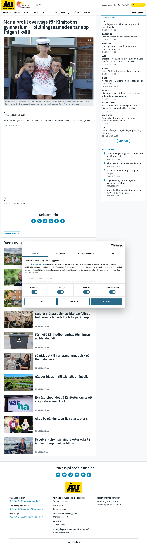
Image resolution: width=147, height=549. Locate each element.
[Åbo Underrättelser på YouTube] (77, 474)
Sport (26, 12)
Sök (78, 12)
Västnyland (108, 103)
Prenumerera (138, 5)
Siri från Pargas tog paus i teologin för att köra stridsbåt (125, 156)
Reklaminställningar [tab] (86, 253)
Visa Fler (123, 141)
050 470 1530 (16, 516)
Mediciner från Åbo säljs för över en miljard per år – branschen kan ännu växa (122, 62)
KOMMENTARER (12, 233)
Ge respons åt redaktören (15, 201)
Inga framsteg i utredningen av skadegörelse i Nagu (121, 183)
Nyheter (106, 90)
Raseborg (107, 34)
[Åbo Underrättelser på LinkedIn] (83, 474)
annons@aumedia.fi (33, 509)
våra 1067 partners (38, 264)
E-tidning (65, 12)
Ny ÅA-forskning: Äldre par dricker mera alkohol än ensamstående (121, 96)
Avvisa (40, 301)
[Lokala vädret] (37, 5)
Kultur (35, 12)
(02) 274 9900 (16, 501)
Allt (56, 12)
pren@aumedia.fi (32, 501)
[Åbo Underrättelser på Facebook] (58, 474)
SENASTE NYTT (109, 17)
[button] (138, 12)
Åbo (104, 22)
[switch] (60, 292)
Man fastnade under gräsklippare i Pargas (123, 173)
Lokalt (6, 12)
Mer (85, 12)
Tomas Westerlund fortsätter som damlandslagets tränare (118, 121)
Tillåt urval (73, 301)
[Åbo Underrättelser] (73, 487)
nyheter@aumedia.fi (33, 516)
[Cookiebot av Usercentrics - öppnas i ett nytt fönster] (113, 245)
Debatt (46, 12)
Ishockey (106, 44)
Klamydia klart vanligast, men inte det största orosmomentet (125, 193)
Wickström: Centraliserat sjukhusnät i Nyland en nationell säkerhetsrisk (120, 108)
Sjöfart (17, 12)
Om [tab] (112, 253)
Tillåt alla (106, 301)
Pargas (105, 68)
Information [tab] (60, 253)
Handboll (107, 115)
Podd (105, 78)
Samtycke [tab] (35, 253)
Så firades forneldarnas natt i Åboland (125, 164)
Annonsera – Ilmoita (111, 5)
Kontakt (125, 5)
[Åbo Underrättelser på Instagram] (70, 474)
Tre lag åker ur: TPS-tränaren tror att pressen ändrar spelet (119, 49)
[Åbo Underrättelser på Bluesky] (64, 474)
